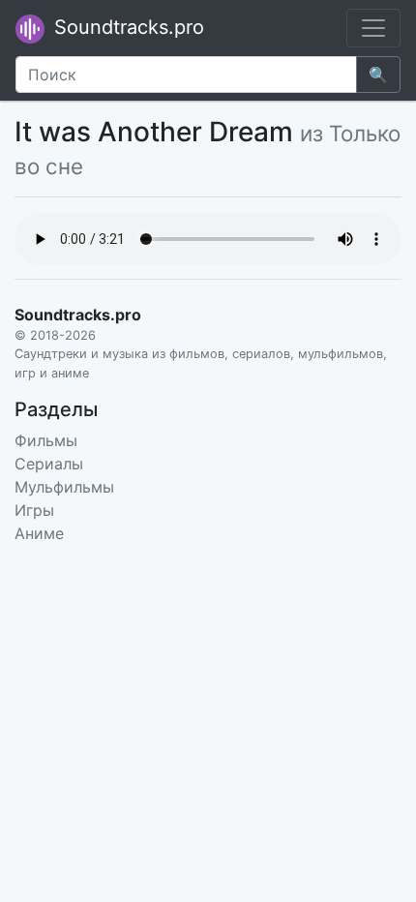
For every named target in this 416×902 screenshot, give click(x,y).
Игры (34, 510)
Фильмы (46, 440)
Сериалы (49, 463)
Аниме (39, 533)
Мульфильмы (64, 486)
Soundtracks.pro (126, 27)
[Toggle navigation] (373, 28)
